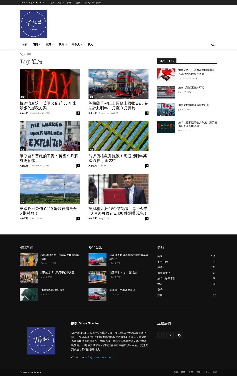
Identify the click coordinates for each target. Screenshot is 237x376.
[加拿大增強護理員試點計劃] (166, 109)
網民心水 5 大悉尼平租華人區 (57, 272)
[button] (212, 44)
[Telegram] (179, 335)
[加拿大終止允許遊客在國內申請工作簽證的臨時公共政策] (166, 74)
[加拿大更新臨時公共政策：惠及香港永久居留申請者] (166, 127)
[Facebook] (161, 335)
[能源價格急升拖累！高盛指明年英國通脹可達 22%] (118, 136)
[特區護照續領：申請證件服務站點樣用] (29, 259)
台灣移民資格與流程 (52, 289)
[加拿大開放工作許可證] (166, 92)
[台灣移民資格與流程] (29, 294)
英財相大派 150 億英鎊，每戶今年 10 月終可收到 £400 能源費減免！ (118, 211)
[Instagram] (170, 335)
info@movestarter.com (99, 357)
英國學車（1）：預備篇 (123, 272)
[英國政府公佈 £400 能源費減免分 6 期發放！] (50, 189)
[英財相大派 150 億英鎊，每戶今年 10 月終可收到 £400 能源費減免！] (118, 189)
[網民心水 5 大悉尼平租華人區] (29, 277)
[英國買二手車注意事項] (97, 294)
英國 (22, 97)
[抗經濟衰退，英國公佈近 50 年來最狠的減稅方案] (50, 84)
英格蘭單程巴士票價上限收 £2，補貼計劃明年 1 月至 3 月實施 (118, 105)
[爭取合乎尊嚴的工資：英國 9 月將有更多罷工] (50, 136)
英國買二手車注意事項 (122, 289)
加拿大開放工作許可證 (191, 87)
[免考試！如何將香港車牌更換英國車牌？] (97, 259)
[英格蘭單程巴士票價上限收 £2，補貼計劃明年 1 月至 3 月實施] (118, 84)
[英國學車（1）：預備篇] (97, 277)
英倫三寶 (24, 112)
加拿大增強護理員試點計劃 (193, 105)
